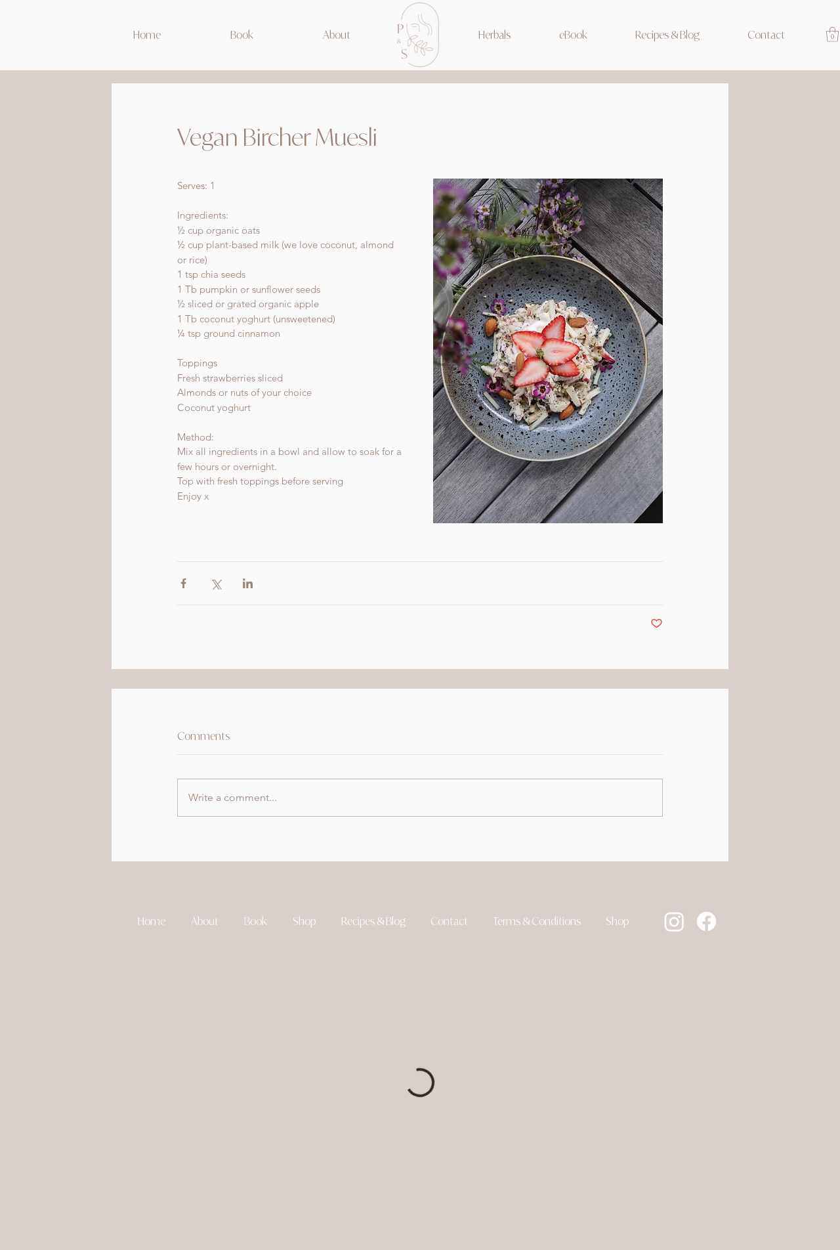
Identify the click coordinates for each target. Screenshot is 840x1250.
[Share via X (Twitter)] (215, 583)
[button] (304, 921)
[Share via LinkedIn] (248, 583)
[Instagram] (674, 921)
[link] (832, 34)
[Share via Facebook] (183, 583)
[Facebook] (706, 921)
